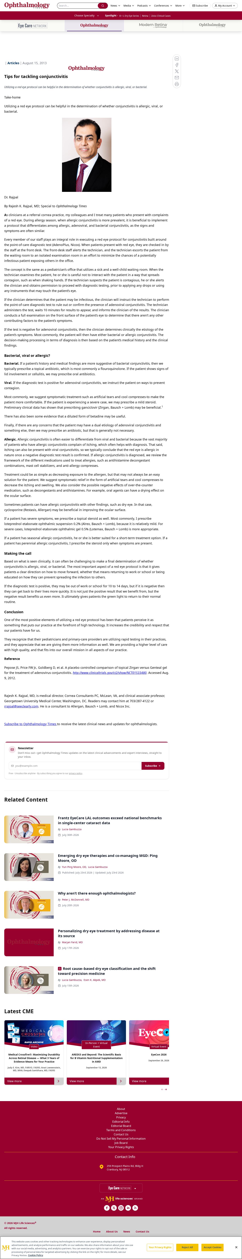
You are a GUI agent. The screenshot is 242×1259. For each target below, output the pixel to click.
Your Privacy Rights (121, 1147)
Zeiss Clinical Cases (161, 15)
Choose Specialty (84, 15)
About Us (112, 1231)
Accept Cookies (212, 1247)
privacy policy (75, 773)
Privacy (121, 1117)
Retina (145, 15)
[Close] (236, 1247)
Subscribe (151, 765)
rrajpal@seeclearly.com (21, 706)
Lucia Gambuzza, (72, 980)
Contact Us (121, 1134)
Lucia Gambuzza (71, 829)
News (126, 1231)
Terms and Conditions (121, 1130)
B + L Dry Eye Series (129, 15)
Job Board (121, 1143)
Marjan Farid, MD (72, 942)
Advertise (121, 1113)
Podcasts (142, 5)
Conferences (161, 5)
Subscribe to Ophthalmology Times (30, 724)
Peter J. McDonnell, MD (75, 899)
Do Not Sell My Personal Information (121, 1139)
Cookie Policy (35, 1255)
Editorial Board (121, 1126)
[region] (121, 1247)
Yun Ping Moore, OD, (74, 867)
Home (96, 1231)
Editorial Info (121, 1122)
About (121, 1109)
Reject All (187, 1247)
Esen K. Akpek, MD (95, 980)
